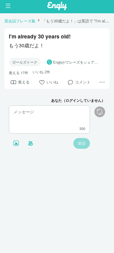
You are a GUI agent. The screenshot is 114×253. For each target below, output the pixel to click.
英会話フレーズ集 (19, 21)
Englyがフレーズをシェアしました (77, 62)
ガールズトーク (24, 62)
